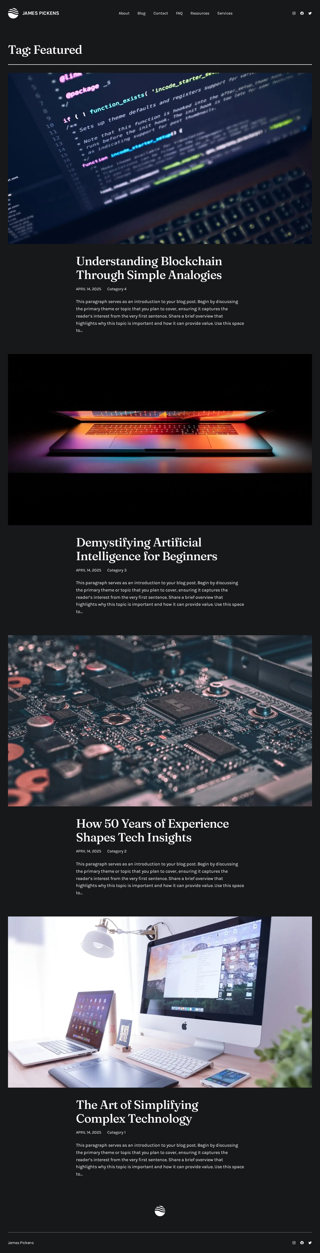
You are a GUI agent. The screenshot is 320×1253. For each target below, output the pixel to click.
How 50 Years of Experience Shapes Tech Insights (152, 830)
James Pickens (40, 13)
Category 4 (116, 288)
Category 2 (116, 851)
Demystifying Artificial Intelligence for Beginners (146, 549)
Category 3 (116, 570)
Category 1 (116, 1132)
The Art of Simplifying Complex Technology (137, 1111)
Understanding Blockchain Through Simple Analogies (149, 267)
